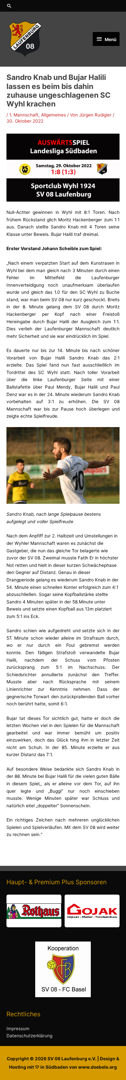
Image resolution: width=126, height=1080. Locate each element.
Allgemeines (53, 114)
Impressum (17, 1028)
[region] (63, 911)
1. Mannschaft (23, 114)
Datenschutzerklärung (29, 1035)
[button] (63, 6)
